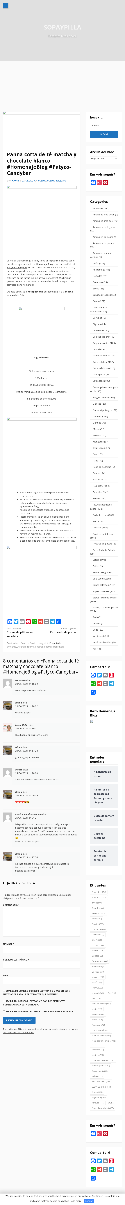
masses (98, 977)
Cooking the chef (101, 336)
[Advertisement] (62, 84)
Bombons (98, 282)
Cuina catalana (100, 361)
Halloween (98, 966)
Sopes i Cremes (101, 591)
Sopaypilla (62, 27)
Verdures (98, 635)
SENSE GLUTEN (101, 1081)
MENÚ (97, 982)
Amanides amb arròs (103, 214)
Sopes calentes (101, 584)
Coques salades (101, 342)
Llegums (97, 416)
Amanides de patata (103, 243)
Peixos (96, 498)
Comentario (11, 905)
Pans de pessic (101, 466)
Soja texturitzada (102, 578)
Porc (95, 521)
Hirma (15, 180)
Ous (95, 454)
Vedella (96, 623)
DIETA (97, 939)
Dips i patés (99, 374)
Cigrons (97, 324)
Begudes (97, 275)
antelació (11, 646)
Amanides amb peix (103, 220)
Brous (96, 288)
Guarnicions (100, 961)
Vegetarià (98, 1097)
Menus (96, 435)
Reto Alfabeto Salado (104, 550)
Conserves (98, 330)
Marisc (96, 428)
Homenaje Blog (44, 264)
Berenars (22, 646)
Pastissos (98, 479)
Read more (76, 1200)
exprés (97, 950)
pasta (97, 1009)
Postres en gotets (56, 180)
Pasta (96, 473)
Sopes (97, 1092)
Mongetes (98, 441)
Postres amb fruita (103, 533)
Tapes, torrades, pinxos (105, 607)
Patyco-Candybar (17, 267)
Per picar (98, 1025)
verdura (98, 1102)
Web (5, 975)
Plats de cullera (101, 1035)
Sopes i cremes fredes (105, 597)
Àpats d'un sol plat (103, 1108)
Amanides (98, 208)
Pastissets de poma (63, 630)
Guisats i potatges (102, 410)
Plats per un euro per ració (104, 1042)
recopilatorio (35, 291)
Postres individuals (54, 646)
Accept (89, 1200)
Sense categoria (101, 572)
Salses (96, 559)
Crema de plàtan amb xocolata (21, 632)
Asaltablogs (99, 269)
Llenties (97, 422)
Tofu (95, 616)
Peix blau (97, 492)
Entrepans (98, 380)
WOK (111, 1102)
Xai (94, 648)
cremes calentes (101, 355)
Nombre (8, 944)
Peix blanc (98, 485)
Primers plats (101, 1065)
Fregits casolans (101, 397)
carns (97, 918)
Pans (95, 460)
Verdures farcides (102, 642)
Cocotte (98, 924)
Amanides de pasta (103, 236)
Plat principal (100, 1030)
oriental (98, 993)
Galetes (97, 403)
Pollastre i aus (100, 514)
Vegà (95, 629)
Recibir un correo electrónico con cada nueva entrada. (40, 1011)
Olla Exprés (99, 447)
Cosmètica (98, 349)
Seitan (96, 566)
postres (39, 646)
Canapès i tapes (101, 294)
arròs (97, 902)
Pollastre (98, 1049)
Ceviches (97, 317)
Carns (96, 301)
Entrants (98, 945)
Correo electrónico (16, 959)
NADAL (30, 646)
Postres (42, 180)
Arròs (96, 263)
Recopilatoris (99, 1071)
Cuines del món (101, 368)
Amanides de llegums (104, 227)
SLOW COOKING (101, 1086)
